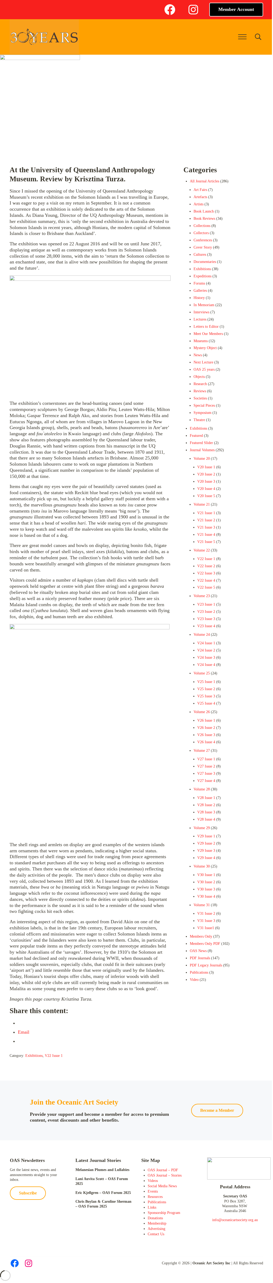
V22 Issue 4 (206, 580)
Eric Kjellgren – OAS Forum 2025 (103, 1193)
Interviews (201, 312)
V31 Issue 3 (206, 921)
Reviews (200, 391)
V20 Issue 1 (206, 467)
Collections (202, 226)
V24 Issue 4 (206, 665)
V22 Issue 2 (206, 566)
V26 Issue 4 (206, 742)
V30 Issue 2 (206, 882)
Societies (200, 398)
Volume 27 (202, 751)
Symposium (202, 413)
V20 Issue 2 (206, 474)
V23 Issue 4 (206, 626)
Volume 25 (202, 673)
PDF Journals (200, 958)
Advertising (156, 1229)
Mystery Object (205, 348)
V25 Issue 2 (206, 689)
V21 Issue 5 (206, 542)
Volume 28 (202, 789)
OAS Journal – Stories (165, 1175)
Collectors (201, 233)
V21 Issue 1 (206, 513)
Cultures (200, 255)
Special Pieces (204, 405)
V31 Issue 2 (206, 914)
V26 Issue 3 (206, 735)
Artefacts (200, 197)
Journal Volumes (202, 450)
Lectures (200, 319)
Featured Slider (201, 443)
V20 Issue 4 (206, 489)
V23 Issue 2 (206, 612)
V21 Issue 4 (206, 535)
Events (153, 1191)
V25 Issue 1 (206, 682)
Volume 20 (202, 459)
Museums (201, 341)
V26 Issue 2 (206, 728)
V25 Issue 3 (206, 696)
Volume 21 (202, 504)
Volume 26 (202, 712)
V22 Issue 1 (54, 1056)
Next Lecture (203, 362)
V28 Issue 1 (206, 798)
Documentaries (205, 262)
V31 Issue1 (205, 928)
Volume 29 (202, 828)
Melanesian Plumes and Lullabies (102, 1170)
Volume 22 (202, 550)
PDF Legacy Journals (206, 965)
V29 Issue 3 (206, 851)
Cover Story (203, 247)
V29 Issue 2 (206, 843)
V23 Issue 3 (206, 619)
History (199, 298)
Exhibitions (34, 1056)
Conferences (203, 240)
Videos (153, 1181)
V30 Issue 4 (206, 896)
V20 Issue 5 (206, 496)
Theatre (199, 420)
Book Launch (204, 211)
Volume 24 (202, 635)
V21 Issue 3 (206, 527)
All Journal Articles (204, 181)
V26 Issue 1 (206, 720)
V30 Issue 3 (206, 889)
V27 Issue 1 (206, 759)
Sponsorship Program (164, 1213)
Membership (157, 1223)
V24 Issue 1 (206, 643)
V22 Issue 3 (206, 573)
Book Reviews (204, 219)
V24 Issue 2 (206, 650)
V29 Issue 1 (206, 836)
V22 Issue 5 (206, 587)
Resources (155, 1197)
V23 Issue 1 (206, 604)
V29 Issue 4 (206, 858)
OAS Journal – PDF (163, 1170)
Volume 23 (202, 596)
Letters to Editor (206, 327)
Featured (196, 436)
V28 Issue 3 (206, 812)
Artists (198, 204)
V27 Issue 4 (206, 781)
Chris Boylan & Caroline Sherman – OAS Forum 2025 (103, 1204)
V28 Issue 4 (206, 819)
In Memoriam (204, 305)
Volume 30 (202, 866)
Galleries (200, 291)
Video (194, 980)
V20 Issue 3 (206, 481)
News (198, 355)
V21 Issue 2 (206, 520)
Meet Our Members (208, 334)
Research (200, 384)
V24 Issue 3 (206, 658)
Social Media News (162, 1186)
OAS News (198, 951)
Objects (199, 377)
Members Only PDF (205, 944)
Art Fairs (200, 190)
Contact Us (156, 1234)
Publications (199, 972)
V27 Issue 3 (206, 774)
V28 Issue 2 (206, 805)
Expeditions (202, 276)
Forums (199, 283)
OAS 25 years (204, 369)
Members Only (201, 936)
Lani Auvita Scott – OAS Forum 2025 (101, 1181)
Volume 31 (202, 905)
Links (152, 1207)
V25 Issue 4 (206, 703)
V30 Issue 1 (206, 875)
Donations (155, 1218)
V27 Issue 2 (206, 766)
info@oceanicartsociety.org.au (235, 1220)
